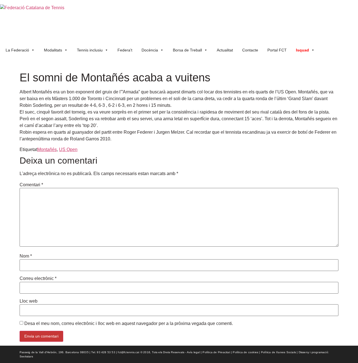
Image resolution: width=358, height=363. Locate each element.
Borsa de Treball (187, 50)
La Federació (17, 50)
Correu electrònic (38, 278)
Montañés (47, 149)
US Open (68, 149)
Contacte (250, 50)
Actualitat (225, 50)
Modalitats (53, 50)
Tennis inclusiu (90, 50)
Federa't (124, 50)
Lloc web (28, 301)
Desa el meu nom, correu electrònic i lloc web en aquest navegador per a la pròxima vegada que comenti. (128, 323)
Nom (26, 256)
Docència (150, 50)
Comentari (31, 185)
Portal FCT (277, 50)
